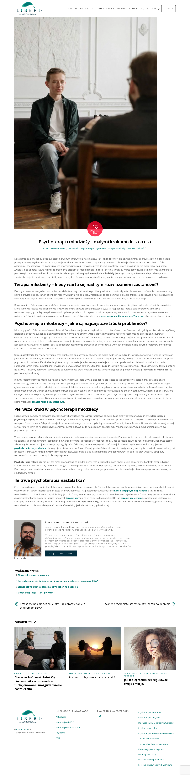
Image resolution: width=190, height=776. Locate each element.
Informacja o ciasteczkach (68, 727)
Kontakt (151, 8)
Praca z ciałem (75, 673)
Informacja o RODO (65, 722)
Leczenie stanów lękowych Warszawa (155, 765)
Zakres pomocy (105, 8)
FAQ (142, 8)
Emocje (127, 673)
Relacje (26, 673)
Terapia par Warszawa (148, 738)
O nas (69, 8)
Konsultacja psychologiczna (151, 749)
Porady (17, 673)
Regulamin (61, 732)
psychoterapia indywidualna (30, 448)
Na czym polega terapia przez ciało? (92, 677)
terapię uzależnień (131, 498)
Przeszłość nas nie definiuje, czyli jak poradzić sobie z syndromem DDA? (58, 581)
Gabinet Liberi (22, 729)
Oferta (89, 8)
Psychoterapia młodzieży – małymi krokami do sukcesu (95, 242)
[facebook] (100, 716)
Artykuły (122, 8)
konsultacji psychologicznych (130, 490)
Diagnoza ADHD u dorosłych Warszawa (156, 723)
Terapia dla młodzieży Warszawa (153, 744)
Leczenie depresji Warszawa (151, 759)
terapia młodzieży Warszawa (48, 401)
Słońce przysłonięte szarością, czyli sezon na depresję (48, 586)
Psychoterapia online (147, 728)
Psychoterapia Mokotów (149, 712)
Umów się (168, 8)
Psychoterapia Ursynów (149, 717)
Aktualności (74, 248)
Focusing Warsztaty (147, 754)
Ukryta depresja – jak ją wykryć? (36, 592)
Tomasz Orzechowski (54, 248)
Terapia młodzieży (116, 248)
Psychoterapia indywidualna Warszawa (156, 733)
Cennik (133, 8)
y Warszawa (122, 316)
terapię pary (73, 498)
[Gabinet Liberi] (28, 13)
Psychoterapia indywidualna (93, 248)
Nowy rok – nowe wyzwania (33, 575)
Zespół (79, 8)
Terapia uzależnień (135, 248)
